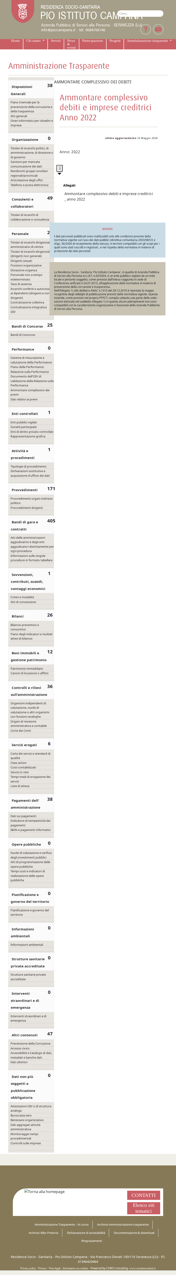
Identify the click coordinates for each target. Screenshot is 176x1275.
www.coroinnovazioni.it (142, 1268)
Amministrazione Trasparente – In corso (62, 1224)
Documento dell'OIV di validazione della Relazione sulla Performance (32, 380)
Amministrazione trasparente (148, 40)
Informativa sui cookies (75, 1268)
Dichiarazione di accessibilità (86, 1233)
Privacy (42, 1268)
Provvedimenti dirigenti (27, 508)
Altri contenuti (25, 1035)
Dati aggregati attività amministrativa (25, 1127)
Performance (23, 349)
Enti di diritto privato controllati (32, 432)
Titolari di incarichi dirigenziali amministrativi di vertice (30, 244)
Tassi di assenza (21, 284)
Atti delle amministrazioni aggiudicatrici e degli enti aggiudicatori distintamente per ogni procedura (32, 544)
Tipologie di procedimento (29, 466)
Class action (19, 763)
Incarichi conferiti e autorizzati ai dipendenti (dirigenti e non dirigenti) (31, 293)
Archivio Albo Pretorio (43, 1233)
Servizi (56, 40)
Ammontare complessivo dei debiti (92, 82)
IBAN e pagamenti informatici (31, 830)
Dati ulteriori (19, 1062)
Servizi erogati (24, 744)
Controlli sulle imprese (26, 1143)
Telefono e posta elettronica (29, 185)
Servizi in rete (20, 772)
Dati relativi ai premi (24, 399)
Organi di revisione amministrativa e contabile (29, 723)
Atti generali (19, 116)
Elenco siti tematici (143, 1208)
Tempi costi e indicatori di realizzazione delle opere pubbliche (28, 875)
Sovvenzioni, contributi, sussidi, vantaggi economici (28, 581)
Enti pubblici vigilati (24, 422)
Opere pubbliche (26, 844)
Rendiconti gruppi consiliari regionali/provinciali (29, 173)
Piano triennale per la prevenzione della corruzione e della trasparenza (31, 106)
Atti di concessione (23, 602)
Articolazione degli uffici (27, 180)
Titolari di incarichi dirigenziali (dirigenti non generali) (30, 253)
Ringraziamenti (91, 1241)
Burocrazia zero (21, 1115)
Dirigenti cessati (21, 261)
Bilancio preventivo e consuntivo (25, 627)
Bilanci (18, 616)
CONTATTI (144, 1195)
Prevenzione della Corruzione (30, 1043)
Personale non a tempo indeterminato (26, 277)
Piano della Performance (27, 367)
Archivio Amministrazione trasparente (123, 1224)
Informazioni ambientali (27, 945)
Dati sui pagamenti (23, 816)
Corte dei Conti (21, 730)
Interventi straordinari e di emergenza (25, 1000)
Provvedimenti (25, 489)
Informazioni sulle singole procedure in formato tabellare (31, 558)
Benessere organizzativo (27, 1120)
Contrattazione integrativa (29, 307)
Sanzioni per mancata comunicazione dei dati (26, 164)
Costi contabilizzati (23, 767)
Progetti (115, 40)
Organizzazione (25, 139)
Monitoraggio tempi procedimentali (24, 1136)
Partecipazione (92, 40)
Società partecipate (24, 427)
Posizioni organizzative (26, 265)
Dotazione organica (24, 270)
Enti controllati (25, 413)
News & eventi (71, 44)
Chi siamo (34, 40)
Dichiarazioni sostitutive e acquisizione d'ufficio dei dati (30, 473)
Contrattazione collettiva (27, 302)
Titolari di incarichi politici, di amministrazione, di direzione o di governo (32, 152)
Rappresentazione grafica (28, 436)
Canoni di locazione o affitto (30, 673)
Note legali (54, 1268)
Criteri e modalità (22, 597)
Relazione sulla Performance (30, 372)
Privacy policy (28, 1268)
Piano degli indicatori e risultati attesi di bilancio (31, 636)
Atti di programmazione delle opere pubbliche (30, 864)
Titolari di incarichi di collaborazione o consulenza (30, 217)
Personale (20, 233)
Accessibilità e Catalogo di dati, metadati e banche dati (31, 1055)
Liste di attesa (20, 786)
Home (15, 40)
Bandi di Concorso (27, 326)
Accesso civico (20, 1048)
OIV (13, 312)
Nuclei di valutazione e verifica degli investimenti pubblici (31, 855)
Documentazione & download (134, 1233)
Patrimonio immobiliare (27, 668)
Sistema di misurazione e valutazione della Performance (31, 360)
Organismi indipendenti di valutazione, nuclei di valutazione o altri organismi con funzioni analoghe (30, 710)
